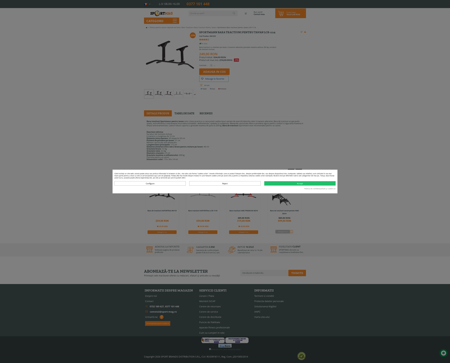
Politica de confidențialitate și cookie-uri (320, 189)
